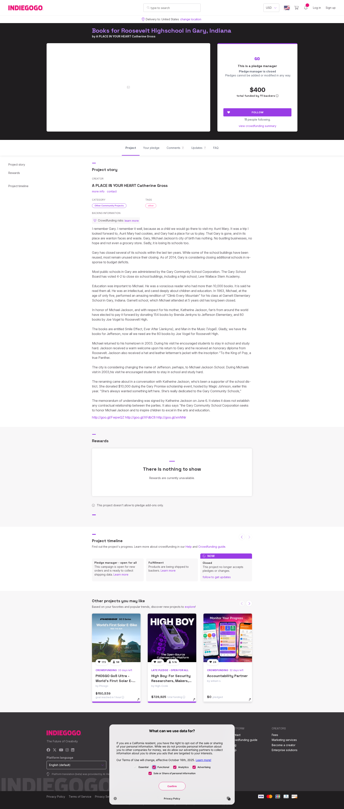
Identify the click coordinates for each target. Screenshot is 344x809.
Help (189, 546)
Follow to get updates (217, 577)
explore (190, 606)
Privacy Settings (105, 796)
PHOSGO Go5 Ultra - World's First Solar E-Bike (114, 680)
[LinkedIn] (72, 750)
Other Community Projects (109, 205)
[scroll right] (249, 603)
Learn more (120, 574)
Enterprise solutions (284, 750)
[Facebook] (48, 750)
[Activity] (306, 7)
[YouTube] (61, 750)
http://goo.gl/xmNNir (171, 417)
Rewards (14, 173)
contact (112, 191)
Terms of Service (80, 796)
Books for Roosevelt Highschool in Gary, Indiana (161, 30)
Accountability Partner (227, 675)
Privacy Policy (56, 796)
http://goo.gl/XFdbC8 (140, 417)
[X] (55, 750)
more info (98, 191)
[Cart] (296, 7)
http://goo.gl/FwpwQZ (108, 417)
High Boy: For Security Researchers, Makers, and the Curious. (171, 680)
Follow (257, 112)
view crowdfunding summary (257, 126)
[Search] (148, 7)
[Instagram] (67, 750)
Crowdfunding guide (211, 546)
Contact (235, 735)
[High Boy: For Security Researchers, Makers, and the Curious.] (172, 638)
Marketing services (284, 740)
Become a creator (283, 745)
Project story (16, 164)
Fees (275, 735)
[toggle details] (140, 701)
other (151, 205)
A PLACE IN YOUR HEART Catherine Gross (125, 36)
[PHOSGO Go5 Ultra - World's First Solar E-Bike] (116, 638)
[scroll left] (242, 537)
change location (190, 19)
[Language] (287, 8)
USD (269, 7)
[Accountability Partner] (227, 638)
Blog (233, 745)
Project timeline (18, 186)
